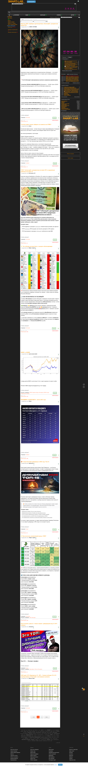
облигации (28, 117)
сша (41, 738)
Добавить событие (76, 82)
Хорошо (60, 764)
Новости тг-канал (12, 23)
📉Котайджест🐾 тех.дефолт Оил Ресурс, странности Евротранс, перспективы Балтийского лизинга (71, 66)
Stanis (30, 401)
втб (53, 731)
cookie (55, 764)
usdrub (46, 730)
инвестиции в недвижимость (24, 733)
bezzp (30, 126)
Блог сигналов (77, 96)
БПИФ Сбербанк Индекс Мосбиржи (36, 392)
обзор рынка (23, 735)
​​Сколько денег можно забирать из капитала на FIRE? (36, 124)
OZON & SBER (66, 94)
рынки (52, 737)
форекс (48, 739)
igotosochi (31, 463)
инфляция (34, 733)
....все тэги (58, 742)
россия (46, 737)
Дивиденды (51, 755)
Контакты (71, 753)
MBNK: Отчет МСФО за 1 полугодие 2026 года (74, 76)
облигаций (37, 226)
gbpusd (33, 730)
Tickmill (62, 102)
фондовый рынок (43, 739)
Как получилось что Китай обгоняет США (71, 88)
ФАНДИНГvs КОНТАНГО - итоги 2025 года (33, 399)
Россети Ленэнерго (38, 669)
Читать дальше (24, 115)
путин (28, 737)
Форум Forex (32, 758)
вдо (38, 731)
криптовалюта (57, 733)
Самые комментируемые (15, 752)
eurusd (29, 730)
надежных (27, 228)
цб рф (37, 740)
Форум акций (32, 752)
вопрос (52, 731)
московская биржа (40, 734)
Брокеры (59, 15)
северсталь (31, 738)
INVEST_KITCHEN (33, 26)
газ (55, 731)
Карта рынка (51, 749)
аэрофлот (22, 731)
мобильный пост (29, 734)
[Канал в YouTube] (47, 723)
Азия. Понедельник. (68, 61)
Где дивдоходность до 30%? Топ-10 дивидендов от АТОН (34, 516)
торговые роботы (55, 738)
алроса (52, 730)
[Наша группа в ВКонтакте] (42, 723)
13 (58, 708)
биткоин (30, 731)
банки (25, 731)
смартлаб (34, 738)
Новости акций (11, 21)
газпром (57, 731)
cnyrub (26, 730)
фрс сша (52, 739)
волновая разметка (42, 731)
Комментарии (27, 19)
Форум (31, 19)
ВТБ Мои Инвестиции (65, 105)
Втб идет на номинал (68, 68)
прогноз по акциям (24, 737)
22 (58, 455)
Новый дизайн (31, 1)
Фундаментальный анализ (54, 752)
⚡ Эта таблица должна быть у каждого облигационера (36, 246)
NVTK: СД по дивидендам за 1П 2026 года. (73, 81)
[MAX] (38, 723)
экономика (71, 74)
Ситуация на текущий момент (70, 63)
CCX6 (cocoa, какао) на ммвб (69, 87)
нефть (51, 734)
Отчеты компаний (52, 753)
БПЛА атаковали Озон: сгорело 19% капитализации (71, 64)
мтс (43, 734)
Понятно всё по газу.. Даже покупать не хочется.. (71, 90)
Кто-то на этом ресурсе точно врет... (71, 62)
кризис (53, 733)
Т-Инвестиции (64, 104)
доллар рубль (38, 732)
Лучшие (69, 57)
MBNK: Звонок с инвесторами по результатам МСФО (75, 78)
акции (68, 74)
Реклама (71, 752)
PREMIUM (10, 16)
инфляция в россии (39, 733)
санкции (57, 737)
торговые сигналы (26, 739)
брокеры (33, 731)
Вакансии (71, 755)
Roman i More (32, 678)
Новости (12, 753)
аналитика (57, 730)
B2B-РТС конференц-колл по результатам (73, 80)
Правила (71, 756)
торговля (51, 738)
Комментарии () (24, 121)
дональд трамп (44, 732)
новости (57, 734)
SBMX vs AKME (25, 352)
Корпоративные (13, 759)
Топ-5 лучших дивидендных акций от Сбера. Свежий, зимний (35, 514)
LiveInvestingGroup (64, 108)
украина (36, 739)
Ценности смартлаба (73, 749)
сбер (23, 738)
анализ (54, 730)
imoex (36, 730)
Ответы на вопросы (14, 756)
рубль (50, 737)
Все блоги (10, 18)
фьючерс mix (56, 739)
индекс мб (30, 733)
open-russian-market (33, 353)
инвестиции (55, 732)
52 (58, 616)
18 (58, 529)
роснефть (42, 737)
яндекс (51, 740)
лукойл (22, 734)
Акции (27, 15)
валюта (36, 731)
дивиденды (29, 732)
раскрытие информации (35, 737)
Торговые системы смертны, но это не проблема (71, 69)
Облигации (43, 15)
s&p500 (42, 730)
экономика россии (45, 740)
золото (50, 732)
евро (48, 732)
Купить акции (70, 158)
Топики (22, 19)
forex (31, 730)
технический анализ (46, 738)
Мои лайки (35, 19)
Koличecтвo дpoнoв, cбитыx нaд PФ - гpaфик (71, 67)
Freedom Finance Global (65, 109)
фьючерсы (34, 740)
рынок (55, 737)
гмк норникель (25, 732)
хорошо (54, 117)
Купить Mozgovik (11, 25)
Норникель (63, 107)
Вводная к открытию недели (70, 65)
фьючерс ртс (29, 740)
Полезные (64, 57)
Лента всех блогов (14, 749)
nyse (39, 730)
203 (58, 328)
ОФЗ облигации (32, 617)
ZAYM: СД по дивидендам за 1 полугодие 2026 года (75, 75)
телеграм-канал (35, 505)
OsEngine (63, 101)
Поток (9, 20)
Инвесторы (12, 27)
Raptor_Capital (32, 247)
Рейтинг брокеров (70, 153)
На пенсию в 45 (32, 173)
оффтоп (49, 735)
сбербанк (26, 738)
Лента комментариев (12, 24)
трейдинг (27, 454)
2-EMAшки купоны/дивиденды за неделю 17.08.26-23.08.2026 (71, 92)
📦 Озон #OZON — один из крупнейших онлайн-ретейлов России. (71, 91)
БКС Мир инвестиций (65, 103)
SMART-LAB (15, 1)
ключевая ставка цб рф (47, 733)
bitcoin (22, 730)
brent (24, 730)
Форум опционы (33, 755)
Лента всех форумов (34, 749)
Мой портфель (52, 756)
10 (58, 117)
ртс (48, 737)
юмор (49, 740)
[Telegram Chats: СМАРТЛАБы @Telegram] (33, 723)
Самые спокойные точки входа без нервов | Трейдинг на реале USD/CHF (71, 89)
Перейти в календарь (65, 82)
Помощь (71, 758)
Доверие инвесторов (13, 32)
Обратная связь (72, 759)
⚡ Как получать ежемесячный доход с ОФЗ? (33, 536)
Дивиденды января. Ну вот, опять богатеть (31, 511)
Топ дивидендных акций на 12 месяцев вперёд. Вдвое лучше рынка (37, 517)
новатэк (54, 734)
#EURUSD (66, 93)
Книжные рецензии (14, 758)
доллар (33, 732)
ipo (37, 730)
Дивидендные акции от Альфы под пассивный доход (34, 512)
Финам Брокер (64, 106)
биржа (28, 731)
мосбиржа (35, 734)
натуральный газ (47, 734)
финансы (39, 739)
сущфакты (37, 738)
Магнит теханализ (67, 95)
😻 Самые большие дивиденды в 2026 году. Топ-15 (35, 461)
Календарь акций (52, 759)
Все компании (63, 110)
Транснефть (31, 669)
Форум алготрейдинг (34, 753)
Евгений (31, 626)
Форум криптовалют (34, 756)
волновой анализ (47, 731)
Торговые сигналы (14, 755)
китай (42, 733)
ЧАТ (9, 19)
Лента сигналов (64, 96)
